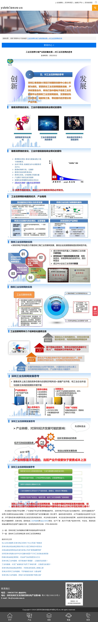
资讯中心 (17, 38)
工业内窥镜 (34, 521)
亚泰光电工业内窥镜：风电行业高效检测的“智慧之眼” (21, 575)
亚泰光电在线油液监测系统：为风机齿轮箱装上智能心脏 (23, 568)
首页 (11, 38)
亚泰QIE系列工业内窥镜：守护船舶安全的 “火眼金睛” (21, 571)
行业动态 (23, 38)
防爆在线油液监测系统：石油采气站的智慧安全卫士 (21, 557)
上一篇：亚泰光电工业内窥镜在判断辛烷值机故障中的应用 (23, 530)
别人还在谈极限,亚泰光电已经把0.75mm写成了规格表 (22, 543)
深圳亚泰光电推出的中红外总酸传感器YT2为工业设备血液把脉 (25, 554)
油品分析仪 (44, 521)
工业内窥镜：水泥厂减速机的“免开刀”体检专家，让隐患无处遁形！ (27, 564)
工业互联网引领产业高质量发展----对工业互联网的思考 (44, 38)
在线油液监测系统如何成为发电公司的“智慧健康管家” (21, 550)
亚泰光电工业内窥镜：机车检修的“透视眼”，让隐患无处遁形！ (25, 561)
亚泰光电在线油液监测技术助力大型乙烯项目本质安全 (22, 546)
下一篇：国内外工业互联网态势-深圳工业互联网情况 (21, 534)
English (88, 8)
